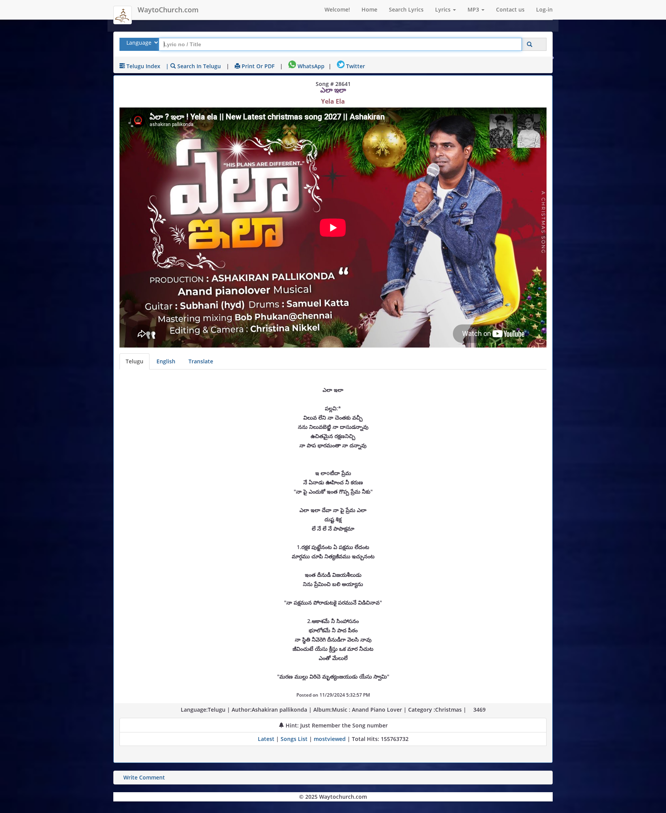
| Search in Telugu (193, 66)
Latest (267, 738)
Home (369, 9)
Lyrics (443, 9)
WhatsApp (310, 66)
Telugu (134, 361)
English (165, 361)
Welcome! (337, 9)
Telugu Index (142, 66)
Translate (200, 361)
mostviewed (330, 738)
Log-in (544, 9)
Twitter (355, 66)
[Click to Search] (529, 44)
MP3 (474, 9)
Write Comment (144, 777)
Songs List (294, 738)
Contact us (510, 9)
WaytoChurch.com (168, 9)
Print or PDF (257, 66)
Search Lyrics (406, 9)
